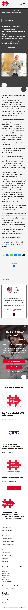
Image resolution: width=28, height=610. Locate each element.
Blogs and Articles (5, 10)
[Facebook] (15, 255)
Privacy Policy (5, 600)
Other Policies (5, 602)
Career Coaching (6, 535)
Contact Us (14, 367)
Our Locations (5, 564)
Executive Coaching (7, 538)
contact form (5, 244)
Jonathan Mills (12, 48)
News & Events (14, 10)
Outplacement (5, 533)
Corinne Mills (11, 419)
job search (13, 137)
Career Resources (6, 550)
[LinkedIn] (7, 255)
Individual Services (6, 527)
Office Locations (6, 552)
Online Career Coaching (8, 541)
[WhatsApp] (11, 255)
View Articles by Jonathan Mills (14, 309)
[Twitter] (19, 255)
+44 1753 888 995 (6, 581)
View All (14, 488)
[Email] (23, 255)
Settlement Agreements (8, 544)
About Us (4, 547)
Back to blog (6, 279)
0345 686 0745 (6, 579)
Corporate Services (7, 530)
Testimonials (5, 558)
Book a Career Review (14, 361)
